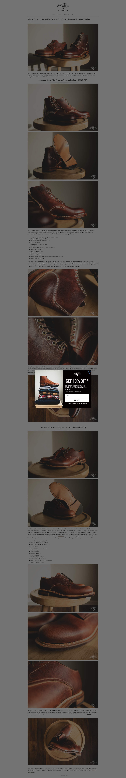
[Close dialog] (89, 372)
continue (77, 400)
